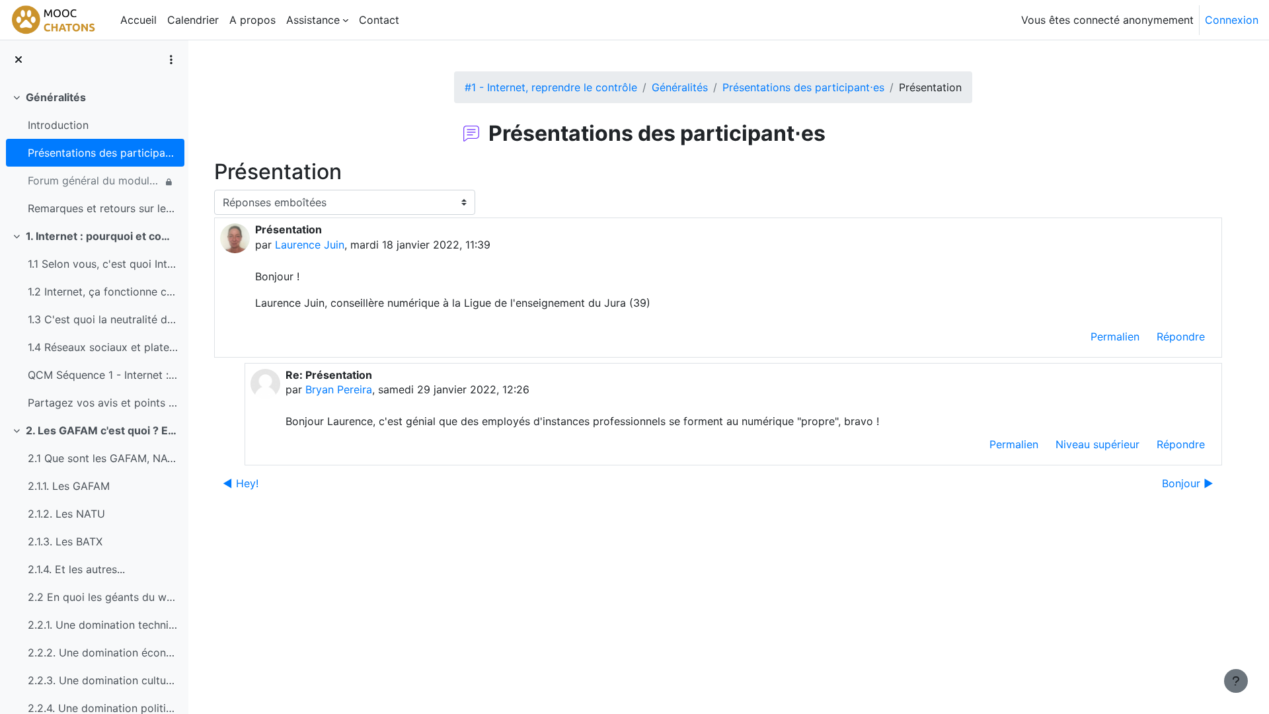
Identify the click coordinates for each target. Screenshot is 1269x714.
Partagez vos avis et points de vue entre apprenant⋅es (103, 402)
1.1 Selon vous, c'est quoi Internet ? (103, 263)
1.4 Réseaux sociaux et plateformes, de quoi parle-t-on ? (103, 347)
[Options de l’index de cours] (171, 59)
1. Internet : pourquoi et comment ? (102, 236)
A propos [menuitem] (252, 19)
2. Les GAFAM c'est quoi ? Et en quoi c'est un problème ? (102, 430)
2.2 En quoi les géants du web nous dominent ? (103, 597)
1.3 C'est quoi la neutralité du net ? (103, 319)
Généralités (56, 97)
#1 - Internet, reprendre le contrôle (551, 87)
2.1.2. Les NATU (66, 513)
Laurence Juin (309, 244)
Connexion (1231, 19)
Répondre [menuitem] (1181, 336)
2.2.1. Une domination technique (103, 624)
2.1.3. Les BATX (65, 541)
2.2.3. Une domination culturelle (103, 680)
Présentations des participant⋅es (103, 152)
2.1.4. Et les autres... (76, 569)
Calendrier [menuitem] (193, 19)
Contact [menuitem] (379, 19)
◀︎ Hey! (240, 483)
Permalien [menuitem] (1115, 336)
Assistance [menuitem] (313, 19)
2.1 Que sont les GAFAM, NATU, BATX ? (103, 458)
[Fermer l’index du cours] (18, 59)
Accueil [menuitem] (138, 19)
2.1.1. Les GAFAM (69, 486)
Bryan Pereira (338, 389)
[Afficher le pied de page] (1236, 681)
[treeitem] (94, 152)
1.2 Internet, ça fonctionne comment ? (103, 291)
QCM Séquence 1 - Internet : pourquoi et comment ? (103, 374)
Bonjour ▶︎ (1187, 483)
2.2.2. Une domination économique (103, 652)
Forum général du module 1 (95, 180)
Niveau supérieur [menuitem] (1097, 444)
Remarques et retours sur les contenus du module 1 (103, 208)
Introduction (58, 125)
